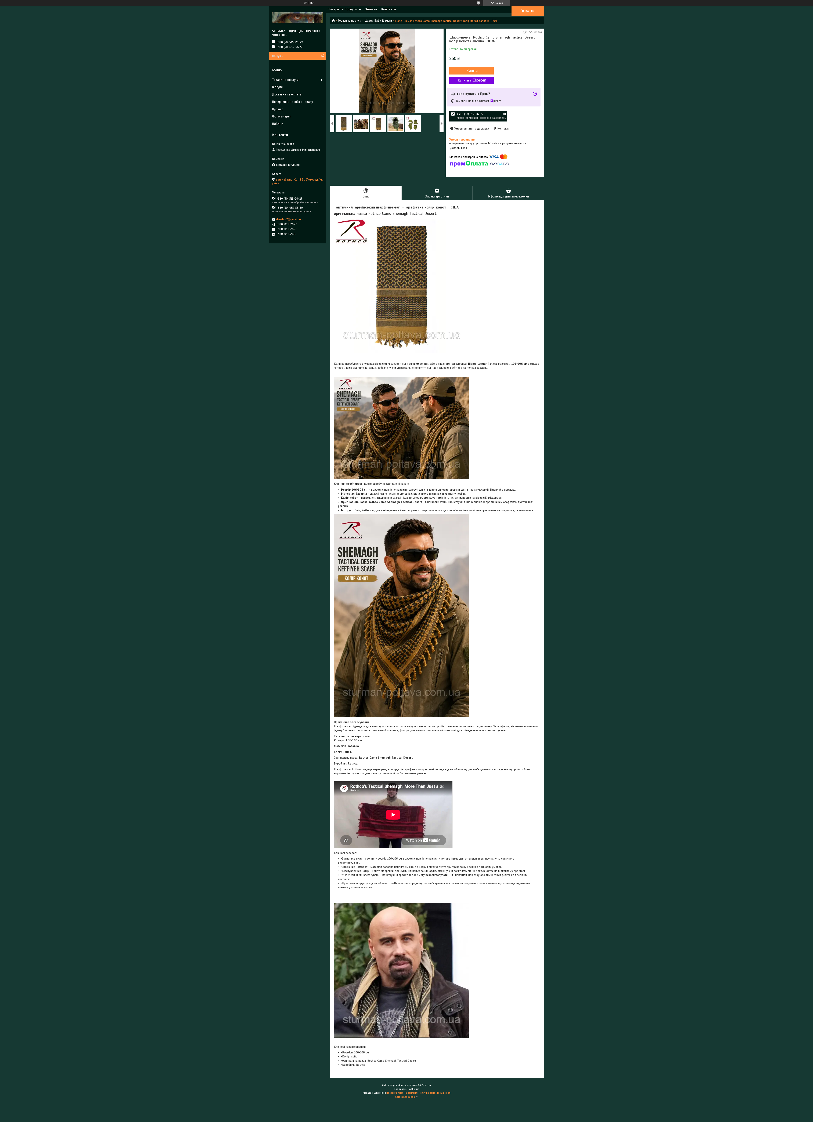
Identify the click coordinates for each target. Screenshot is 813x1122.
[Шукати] (322, 56)
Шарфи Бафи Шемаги (378, 20)
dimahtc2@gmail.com (289, 219)
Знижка (371, 9)
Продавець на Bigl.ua (406, 1088)
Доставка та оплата (286, 94)
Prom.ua (426, 1085)
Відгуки (277, 87)
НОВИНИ (277, 124)
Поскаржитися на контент (401, 1092)
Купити (472, 71)
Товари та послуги (342, 9)
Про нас (277, 109)
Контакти (388, 9)
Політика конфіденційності (435, 1092)
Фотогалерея (281, 116)
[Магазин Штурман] (297, 17)
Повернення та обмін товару (292, 102)
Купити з (464, 80)
